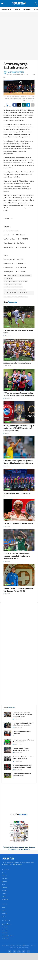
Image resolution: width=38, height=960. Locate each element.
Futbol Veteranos (13, 275)
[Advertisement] (19, 37)
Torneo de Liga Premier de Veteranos (15, 296)
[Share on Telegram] (28, 105)
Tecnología (5, 899)
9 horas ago (7, 365)
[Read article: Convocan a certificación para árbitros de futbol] (19, 317)
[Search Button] (36, 3)
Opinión (4, 890)
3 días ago (7, 593)
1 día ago (6, 433)
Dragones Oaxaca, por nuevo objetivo (17, 493)
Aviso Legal (5, 938)
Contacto (4, 933)
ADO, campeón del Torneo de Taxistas (17, 363)
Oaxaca (17, 9)
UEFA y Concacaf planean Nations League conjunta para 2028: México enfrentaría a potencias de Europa (19, 428)
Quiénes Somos (6, 924)
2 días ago (7, 526)
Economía (4, 878)
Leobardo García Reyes (16, 72)
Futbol (7, 326)
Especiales (27, 9)
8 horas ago (7, 335)
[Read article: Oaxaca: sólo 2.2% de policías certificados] (7, 733)
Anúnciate (5, 930)
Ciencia (4, 893)
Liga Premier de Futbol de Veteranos (15, 281)
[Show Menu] (2, 3)
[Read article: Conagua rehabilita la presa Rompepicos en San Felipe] (7, 750)
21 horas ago (7, 398)
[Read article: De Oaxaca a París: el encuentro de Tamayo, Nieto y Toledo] (7, 758)
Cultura (4, 896)
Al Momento (6, 9)
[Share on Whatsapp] (24, 105)
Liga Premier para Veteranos (13, 287)
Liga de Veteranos (25, 275)
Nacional (4, 881)
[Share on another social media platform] (32, 105)
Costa (3, 910)
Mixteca (4, 913)
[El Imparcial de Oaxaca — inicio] (19, 858)
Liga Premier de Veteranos (12, 284)
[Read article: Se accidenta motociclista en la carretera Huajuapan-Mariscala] (7, 767)
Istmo (3, 907)
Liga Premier (8, 278)
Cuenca (4, 916)
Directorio (5, 927)
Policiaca (4, 876)
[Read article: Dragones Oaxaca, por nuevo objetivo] (19, 480)
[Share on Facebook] (14, 105)
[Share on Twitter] (19, 105)
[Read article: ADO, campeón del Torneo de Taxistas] (19, 350)
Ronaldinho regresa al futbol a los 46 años (18, 523)
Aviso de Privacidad (7, 936)
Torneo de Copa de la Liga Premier (14, 289)
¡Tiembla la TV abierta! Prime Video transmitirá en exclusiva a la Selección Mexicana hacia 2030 (17, 555)
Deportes (4, 887)
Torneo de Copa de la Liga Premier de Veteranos (15, 293)
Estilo (3, 884)
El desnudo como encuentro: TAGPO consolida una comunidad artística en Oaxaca (23, 714)
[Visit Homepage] (19, 3)
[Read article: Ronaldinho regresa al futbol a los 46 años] (19, 510)
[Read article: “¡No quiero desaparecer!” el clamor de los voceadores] (7, 742)
